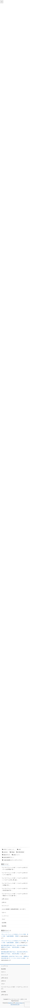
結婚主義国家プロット (9, 857)
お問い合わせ (5, 899)
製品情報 (4, 926)
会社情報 (4, 922)
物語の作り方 (7, 854)
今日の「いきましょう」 (9, 849)
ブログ (3, 919)
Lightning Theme (19, 1002)
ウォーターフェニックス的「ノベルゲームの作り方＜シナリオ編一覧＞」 (15, 873)
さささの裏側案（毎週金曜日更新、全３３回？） (14, 909)
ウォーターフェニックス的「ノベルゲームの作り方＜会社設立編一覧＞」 (15, 889)
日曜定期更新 (21, 852)
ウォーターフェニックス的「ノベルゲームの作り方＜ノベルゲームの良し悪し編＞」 (15, 879)
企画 (19, 849)
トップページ (5, 916)
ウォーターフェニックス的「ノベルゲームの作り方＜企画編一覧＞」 (15, 884)
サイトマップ (5, 905)
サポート (4, 912)
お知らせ (4, 902)
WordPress (10, 1002)
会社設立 (6, 852)
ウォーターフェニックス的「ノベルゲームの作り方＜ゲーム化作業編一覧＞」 (15, 868)
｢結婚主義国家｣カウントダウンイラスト (13, 860)
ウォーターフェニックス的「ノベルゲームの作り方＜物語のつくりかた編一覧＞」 (15, 894)
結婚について (16, 854)
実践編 (12, 852)
